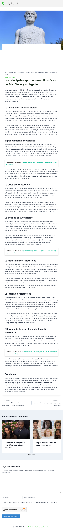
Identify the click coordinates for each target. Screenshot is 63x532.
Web (44, 498)
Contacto (31, 527)
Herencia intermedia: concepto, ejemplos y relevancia (47, 402)
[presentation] (16, 429)
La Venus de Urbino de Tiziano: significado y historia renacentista (13, 402)
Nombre (6, 498)
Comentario (6, 472)
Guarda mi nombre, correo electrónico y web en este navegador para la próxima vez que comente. (30, 503)
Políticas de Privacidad (42, 527)
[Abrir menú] (59, 3)
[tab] (28, 454)
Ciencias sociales (10, 77)
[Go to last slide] (4, 437)
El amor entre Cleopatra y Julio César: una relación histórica (15, 445)
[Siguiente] (58, 437)
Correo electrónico (29, 498)
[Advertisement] (31, 59)
